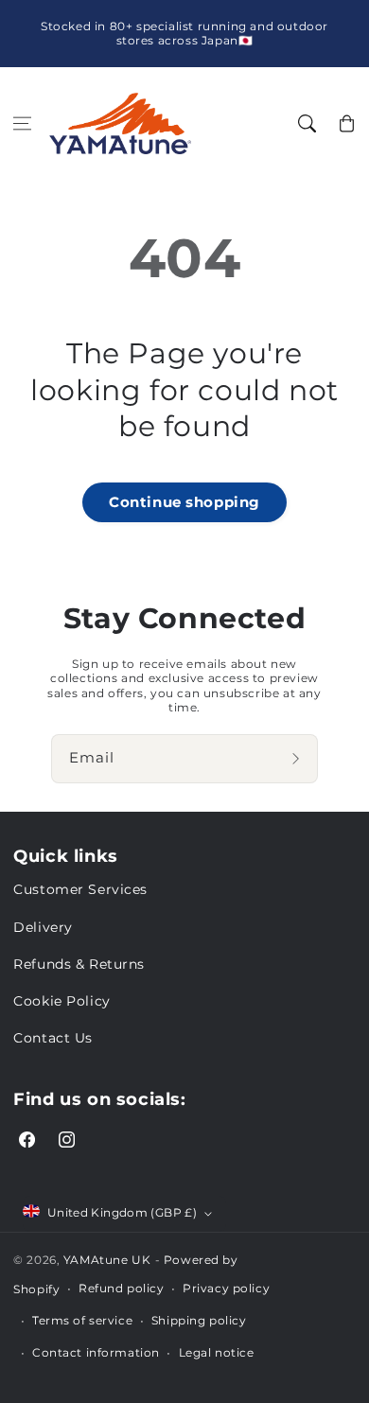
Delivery (43, 927)
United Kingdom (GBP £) (122, 1212)
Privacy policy (226, 1288)
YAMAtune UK (106, 1260)
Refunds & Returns (79, 964)
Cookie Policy (61, 1000)
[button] (23, 124)
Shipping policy (199, 1320)
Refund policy (121, 1288)
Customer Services (80, 889)
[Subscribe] (298, 758)
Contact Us (53, 1037)
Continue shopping (184, 502)
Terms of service (82, 1320)
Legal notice (217, 1352)
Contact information (96, 1352)
